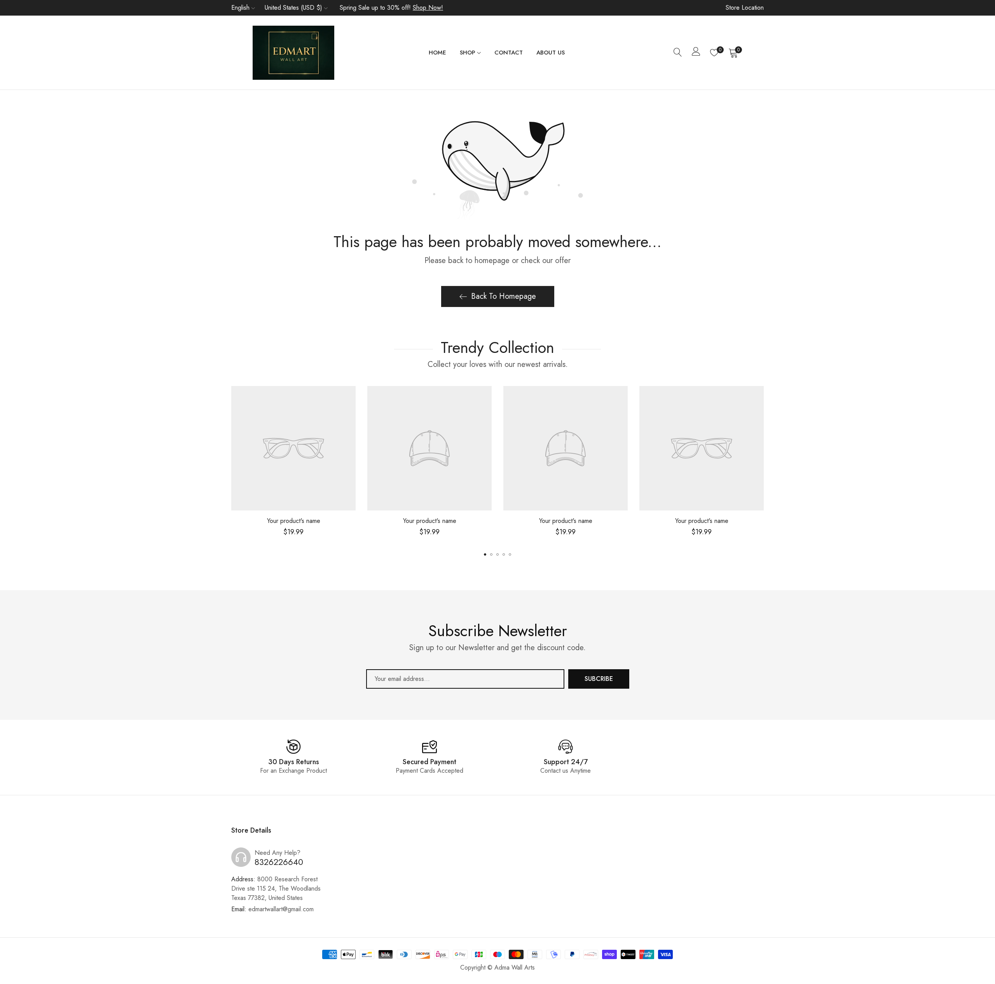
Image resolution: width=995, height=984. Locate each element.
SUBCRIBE (599, 678)
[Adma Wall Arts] (293, 53)
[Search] (678, 52)
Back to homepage (503, 296)
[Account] (696, 53)
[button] (485, 554)
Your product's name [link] (293, 520)
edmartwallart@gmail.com (272, 909)
